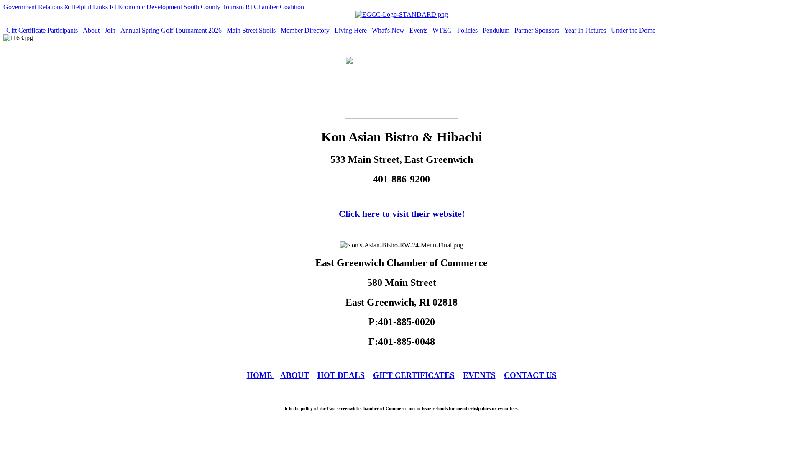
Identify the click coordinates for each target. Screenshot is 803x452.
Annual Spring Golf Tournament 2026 (171, 30)
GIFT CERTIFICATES (414, 375)
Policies (467, 30)
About (91, 30)
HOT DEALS (341, 375)
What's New (388, 30)
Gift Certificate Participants (42, 30)
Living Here (351, 30)
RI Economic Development (146, 6)
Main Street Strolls (251, 30)
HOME (260, 375)
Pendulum (496, 30)
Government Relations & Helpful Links (55, 6)
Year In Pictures (585, 30)
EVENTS (479, 375)
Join (110, 30)
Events (418, 30)
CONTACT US (530, 375)
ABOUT (294, 375)
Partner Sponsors (536, 30)
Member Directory (305, 30)
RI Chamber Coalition (275, 6)
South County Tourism (214, 6)
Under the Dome (633, 30)
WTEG (442, 30)
